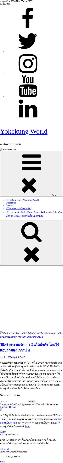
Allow (3, 432)
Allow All (4, 449)
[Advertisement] (31, 298)
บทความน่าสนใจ (8, 337)
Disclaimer (11, 202)
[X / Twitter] (28, 51)
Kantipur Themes (8, 407)
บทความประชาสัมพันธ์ (31, 337)
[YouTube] (28, 96)
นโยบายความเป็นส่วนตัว (18, 208)
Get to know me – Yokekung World (22, 200)
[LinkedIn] (28, 119)
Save (2, 461)
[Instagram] (28, 74)
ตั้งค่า (27, 426)
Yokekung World (23, 131)
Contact (9, 205)
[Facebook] (28, 28)
